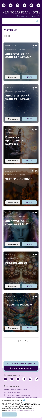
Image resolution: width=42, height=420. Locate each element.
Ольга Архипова (11, 258)
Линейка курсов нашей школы (16, 389)
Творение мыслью (18, 304)
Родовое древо (16, 262)
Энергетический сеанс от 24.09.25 (17, 222)
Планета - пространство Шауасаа (15, 140)
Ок (9, 414)
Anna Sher (9, 133)
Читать (29, 77)
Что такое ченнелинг (12, 392)
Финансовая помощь (21, 368)
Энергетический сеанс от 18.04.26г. (18, 55)
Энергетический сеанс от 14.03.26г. (18, 97)
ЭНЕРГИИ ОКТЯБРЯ (18, 179)
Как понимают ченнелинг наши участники (21, 398)
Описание (13, 77)
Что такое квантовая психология (17, 395)
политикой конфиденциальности (21, 410)
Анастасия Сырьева (12, 300)
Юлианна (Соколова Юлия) (15, 49)
